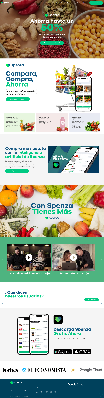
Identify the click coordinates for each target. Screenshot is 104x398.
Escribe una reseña (91, 299)
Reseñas (69, 2)
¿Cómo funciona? (57, 2)
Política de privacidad (28, 390)
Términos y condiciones (16, 390)
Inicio (45, 2)
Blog (78, 2)
